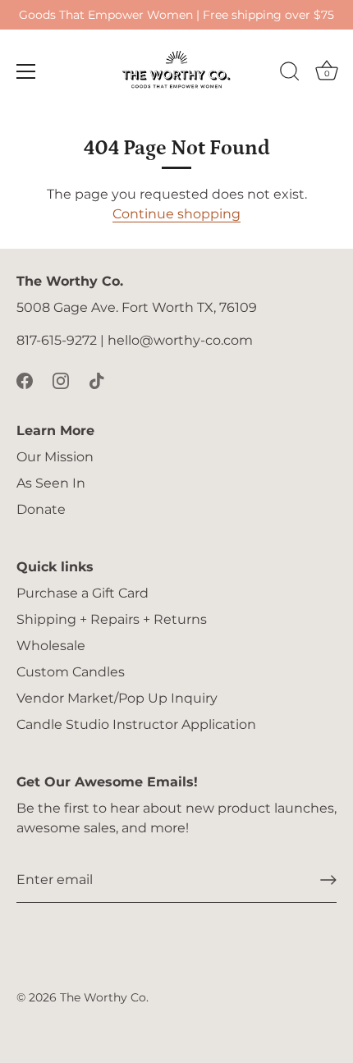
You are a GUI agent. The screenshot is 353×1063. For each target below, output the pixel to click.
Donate (41, 509)
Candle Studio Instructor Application (136, 724)
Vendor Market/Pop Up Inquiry (117, 698)
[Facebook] (24, 379)
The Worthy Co (103, 997)
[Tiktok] (97, 379)
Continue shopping (176, 214)
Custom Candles (70, 672)
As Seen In (50, 483)
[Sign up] (328, 880)
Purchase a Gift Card (82, 593)
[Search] (290, 74)
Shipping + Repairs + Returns (111, 619)
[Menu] (26, 71)
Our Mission (55, 457)
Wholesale (50, 645)
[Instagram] (61, 379)
